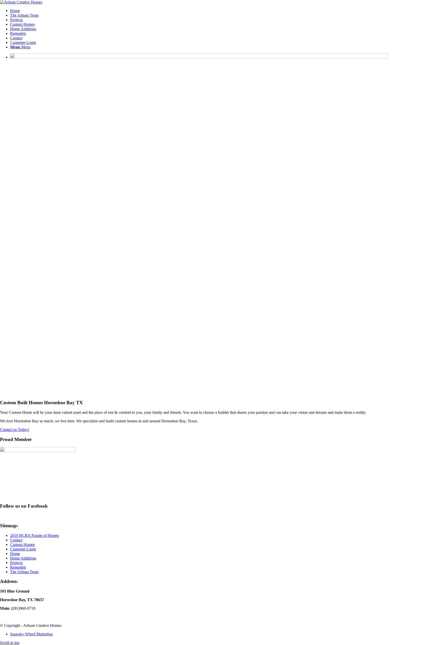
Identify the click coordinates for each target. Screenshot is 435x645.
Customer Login (23, 549)
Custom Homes (22, 544)
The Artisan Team (24, 572)
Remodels (18, 567)
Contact (16, 540)
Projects (16, 563)
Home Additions (23, 558)
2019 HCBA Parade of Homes (34, 535)
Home (15, 553)
